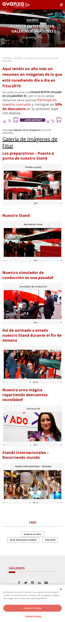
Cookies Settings (33, 616)
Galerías (32, 20)
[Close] (61, 589)
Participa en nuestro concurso (29, 102)
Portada (7, 58)
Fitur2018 (50, 539)
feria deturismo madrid (23, 539)
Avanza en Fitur (32, 534)
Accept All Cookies (32, 608)
